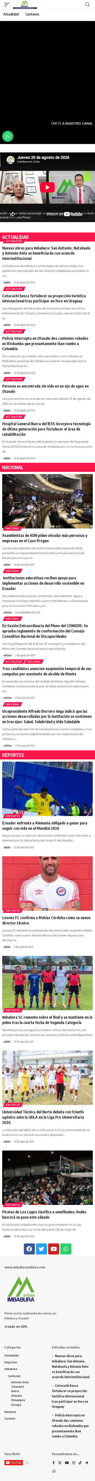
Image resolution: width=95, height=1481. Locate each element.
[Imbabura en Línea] (24, 4)
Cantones (14, 1376)
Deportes (13, 816)
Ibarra (15, 1391)
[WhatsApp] (54, 1471)
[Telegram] (86, 1463)
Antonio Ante (20, 1382)
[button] (8, 4)
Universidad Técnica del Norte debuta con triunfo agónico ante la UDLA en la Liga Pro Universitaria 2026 (43, 1117)
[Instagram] (74, 1463)
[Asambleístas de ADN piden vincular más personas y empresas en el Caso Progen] (47, 501)
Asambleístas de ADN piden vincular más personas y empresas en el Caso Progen (44, 538)
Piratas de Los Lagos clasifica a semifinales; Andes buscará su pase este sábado (44, 1214)
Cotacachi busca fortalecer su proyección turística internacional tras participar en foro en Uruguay (44, 298)
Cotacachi (17, 1386)
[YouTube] (66, 1463)
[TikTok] (80, 1463)
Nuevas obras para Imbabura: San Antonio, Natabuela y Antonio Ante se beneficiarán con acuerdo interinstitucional (46, 253)
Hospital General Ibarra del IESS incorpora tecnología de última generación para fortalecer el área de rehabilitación (46, 429)
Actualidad (14, 241)
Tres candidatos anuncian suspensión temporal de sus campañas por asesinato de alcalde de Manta (46, 671)
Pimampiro (18, 1400)
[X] (59, 1463)
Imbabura (10, 1369)
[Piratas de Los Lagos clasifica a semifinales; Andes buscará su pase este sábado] (47, 1178)
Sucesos (9, 1418)
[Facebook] (53, 1463)
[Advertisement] (47, 68)
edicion (8, 612)
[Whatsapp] (7, 136)
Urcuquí (16, 1404)
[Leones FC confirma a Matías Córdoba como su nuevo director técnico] (47, 883)
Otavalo (16, 1395)
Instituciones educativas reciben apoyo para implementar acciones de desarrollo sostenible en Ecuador (43, 583)
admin (7, 282)
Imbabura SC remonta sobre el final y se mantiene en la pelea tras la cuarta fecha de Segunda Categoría (47, 1020)
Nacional (12, 528)
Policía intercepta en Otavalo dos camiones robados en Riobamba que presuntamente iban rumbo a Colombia (45, 343)
